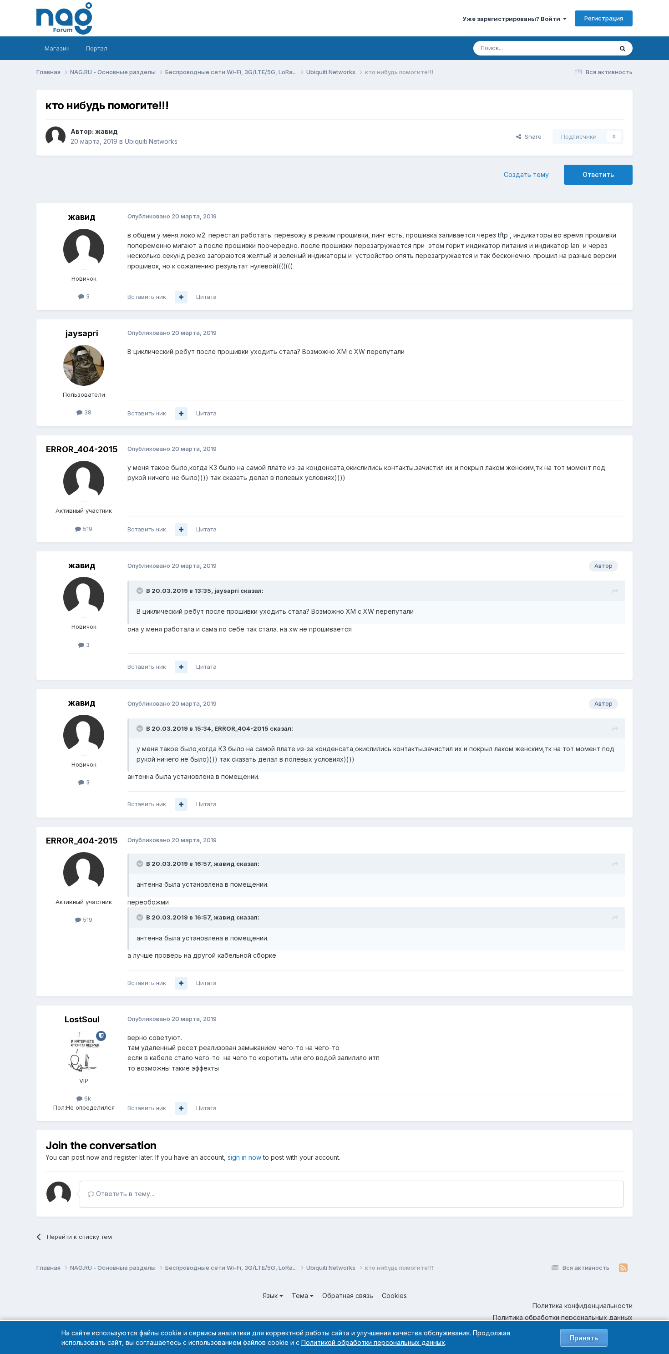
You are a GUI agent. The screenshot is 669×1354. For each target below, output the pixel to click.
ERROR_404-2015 (82, 449)
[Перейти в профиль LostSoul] (83, 1051)
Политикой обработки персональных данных (373, 1342)
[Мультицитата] (181, 297)
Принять (584, 1338)
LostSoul (82, 1019)
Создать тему (526, 174)
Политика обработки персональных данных (563, 1317)
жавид (106, 131)
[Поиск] (623, 48)
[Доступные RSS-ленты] (623, 1268)
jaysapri (82, 333)
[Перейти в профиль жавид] (56, 136)
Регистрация (603, 18)
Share (531, 136)
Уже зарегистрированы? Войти (512, 18)
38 (86, 412)
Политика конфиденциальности (582, 1305)
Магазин (57, 48)
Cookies (394, 1295)
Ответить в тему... (124, 1193)
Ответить (598, 174)
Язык (271, 1295)
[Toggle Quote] (141, 590)
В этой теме (584, 48)
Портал (96, 48)
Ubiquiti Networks (151, 141)
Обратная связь (347, 1295)
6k (86, 1098)
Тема (301, 1295)
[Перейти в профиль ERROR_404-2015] (83, 481)
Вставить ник (146, 296)
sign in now (244, 1157)
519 (86, 528)
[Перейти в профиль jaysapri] (83, 365)
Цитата (206, 296)
